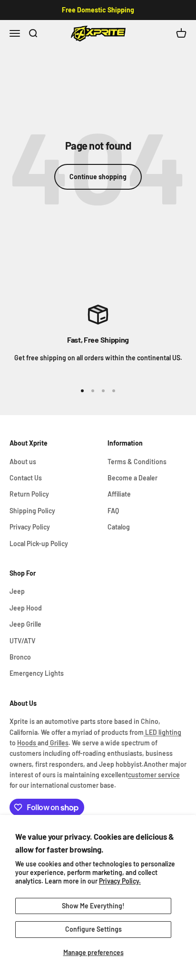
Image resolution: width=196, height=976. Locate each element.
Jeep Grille (25, 624)
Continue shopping (98, 177)
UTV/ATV (23, 641)
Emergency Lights (37, 673)
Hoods (27, 743)
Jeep (17, 591)
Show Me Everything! (93, 906)
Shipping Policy (32, 511)
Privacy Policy (30, 527)
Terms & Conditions (137, 462)
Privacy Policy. (120, 881)
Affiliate (119, 494)
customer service (154, 775)
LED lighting (162, 732)
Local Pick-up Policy (39, 543)
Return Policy (29, 494)
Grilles (59, 743)
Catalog (119, 527)
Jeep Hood (26, 608)
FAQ (113, 511)
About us (23, 462)
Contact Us (26, 478)
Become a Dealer (132, 478)
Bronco (20, 657)
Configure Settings (93, 929)
